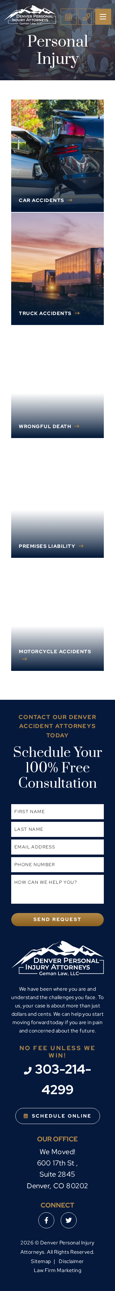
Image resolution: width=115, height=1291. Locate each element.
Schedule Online (62, 1116)
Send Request (58, 919)
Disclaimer (71, 1261)
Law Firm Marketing (57, 1270)
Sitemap (41, 1261)
